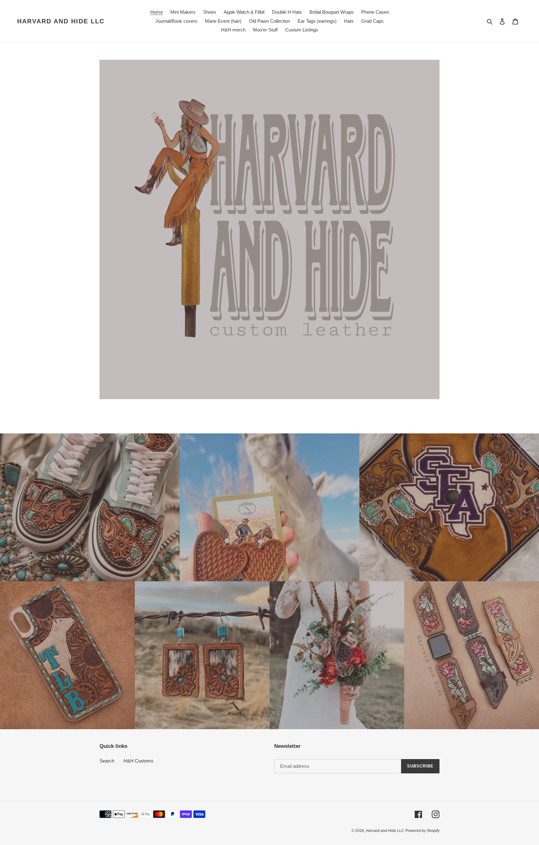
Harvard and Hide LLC (60, 21)
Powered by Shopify (422, 830)
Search (107, 760)
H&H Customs (138, 760)
